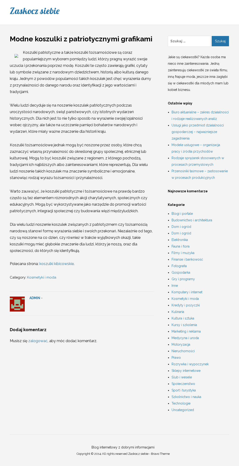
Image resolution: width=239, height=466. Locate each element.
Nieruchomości (183, 351)
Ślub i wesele (182, 377)
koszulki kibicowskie (56, 264)
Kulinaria (178, 312)
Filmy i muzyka (183, 253)
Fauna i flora (181, 246)
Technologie (181, 403)
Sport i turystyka (184, 390)
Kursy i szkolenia (184, 325)
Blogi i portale (182, 213)
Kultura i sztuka (183, 318)
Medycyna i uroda (185, 338)
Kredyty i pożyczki (186, 305)
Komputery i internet (187, 292)
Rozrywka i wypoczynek (190, 364)
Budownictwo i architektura (192, 220)
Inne (175, 285)
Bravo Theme (160, 453)
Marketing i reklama (186, 331)
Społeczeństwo (183, 384)
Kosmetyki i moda (41, 277)
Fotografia (179, 266)
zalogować (38, 341)
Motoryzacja (181, 344)
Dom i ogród (181, 227)
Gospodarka (181, 272)
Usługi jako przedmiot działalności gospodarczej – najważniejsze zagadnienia (198, 131)
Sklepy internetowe (186, 371)
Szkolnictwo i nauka (186, 397)
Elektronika (180, 240)
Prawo (176, 357)
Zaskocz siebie (35, 10)
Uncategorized (183, 410)
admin (34, 298)
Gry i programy (183, 279)
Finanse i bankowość (187, 259)
